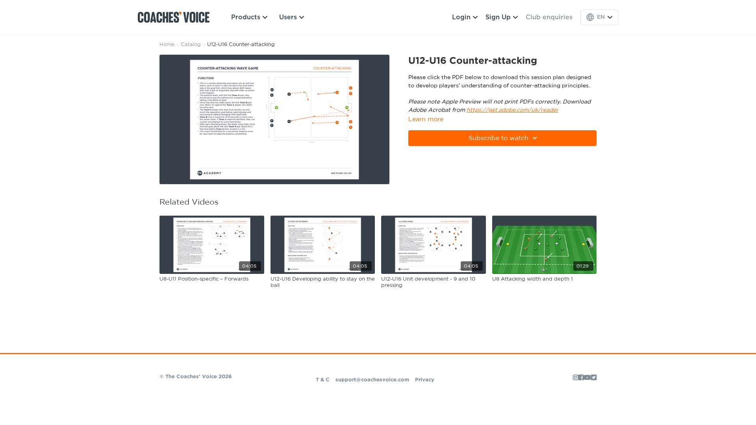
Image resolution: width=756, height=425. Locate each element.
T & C (323, 379)
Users (288, 17)
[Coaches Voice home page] (176, 17)
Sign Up (498, 17)
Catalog (191, 44)
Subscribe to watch (498, 138)
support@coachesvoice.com (372, 379)
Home (166, 44)
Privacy (424, 379)
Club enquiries (549, 17)
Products (245, 17)
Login (461, 17)
